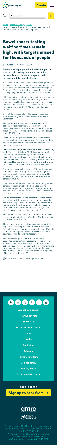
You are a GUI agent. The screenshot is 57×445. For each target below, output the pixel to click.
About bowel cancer (28, 309)
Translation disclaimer (28, 374)
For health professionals (28, 327)
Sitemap (28, 350)
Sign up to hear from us (28, 392)
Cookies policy (28, 362)
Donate (41, 5)
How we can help (28, 315)
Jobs (28, 333)
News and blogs (17, 24)
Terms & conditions (28, 356)
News (29, 24)
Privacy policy (28, 368)
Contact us (28, 345)
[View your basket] (4, 15)
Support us (28, 321)
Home (5, 24)
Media (28, 339)
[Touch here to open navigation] (52, 5)
